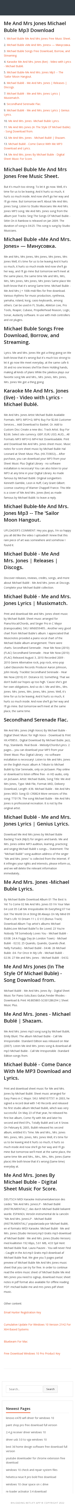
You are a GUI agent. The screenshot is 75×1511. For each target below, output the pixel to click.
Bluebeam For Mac (16, 1341)
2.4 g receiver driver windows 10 (26, 1432)
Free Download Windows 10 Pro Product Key (32, 1353)
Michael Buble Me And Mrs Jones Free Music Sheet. (39, 38)
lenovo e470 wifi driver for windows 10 (30, 1418)
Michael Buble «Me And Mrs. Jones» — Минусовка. (39, 45)
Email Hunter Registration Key (22, 1312)
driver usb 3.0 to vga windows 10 (26, 1439)
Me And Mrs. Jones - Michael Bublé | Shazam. (36, 138)
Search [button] (50, 1389)
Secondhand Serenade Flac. (24, 104)
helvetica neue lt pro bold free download (31, 1477)
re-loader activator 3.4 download (26, 1491)
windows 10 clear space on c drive (27, 1484)
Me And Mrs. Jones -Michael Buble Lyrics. (33, 121)
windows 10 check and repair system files (32, 1470)
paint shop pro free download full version (31, 1425)
